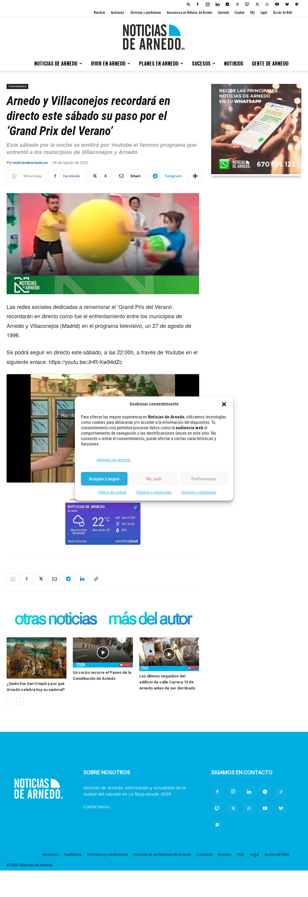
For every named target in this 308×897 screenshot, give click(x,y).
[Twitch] (247, 4)
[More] (195, 176)
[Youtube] (277, 4)
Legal (263, 12)
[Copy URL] (96, 579)
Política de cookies (112, 492)
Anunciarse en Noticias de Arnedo (189, 12)
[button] (224, 404)
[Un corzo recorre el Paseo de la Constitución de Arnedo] (103, 652)
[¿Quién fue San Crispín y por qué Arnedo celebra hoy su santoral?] (36, 658)
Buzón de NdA (282, 12)
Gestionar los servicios (114, 460)
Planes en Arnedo (158, 63)
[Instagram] (207, 4)
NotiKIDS (233, 63)
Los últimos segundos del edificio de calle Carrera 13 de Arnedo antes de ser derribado (167, 682)
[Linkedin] (217, 4)
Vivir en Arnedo (108, 63)
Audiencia (117, 12)
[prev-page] (10, 701)
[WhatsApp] (267, 4)
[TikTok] (237, 4)
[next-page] (20, 701)
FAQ (252, 12)
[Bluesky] (286, 4)
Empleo (239, 12)
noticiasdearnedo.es (30, 162)
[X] (257, 4)
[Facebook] (197, 4)
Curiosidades (17, 86)
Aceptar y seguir (104, 479)
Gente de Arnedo (270, 63)
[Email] (54, 579)
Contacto (223, 12)
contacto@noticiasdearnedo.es (143, 806)
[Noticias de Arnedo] (154, 37)
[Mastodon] (296, 4)
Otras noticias (55, 619)
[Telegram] (227, 4)
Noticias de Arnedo (55, 63)
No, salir (154, 479)
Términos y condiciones (153, 492)
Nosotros (99, 12)
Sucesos (201, 63)
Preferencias (203, 479)
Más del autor (149, 619)
